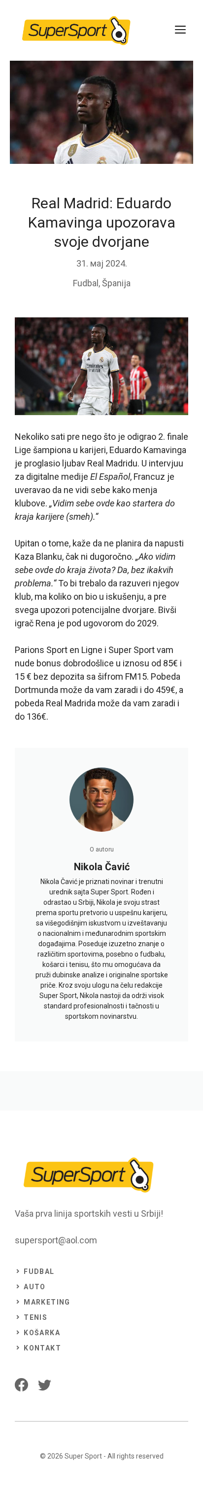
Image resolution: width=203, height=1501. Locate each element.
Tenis (35, 1317)
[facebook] (21, 1384)
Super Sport (83, 1456)
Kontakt (42, 1348)
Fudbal (86, 283)
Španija (116, 283)
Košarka (42, 1333)
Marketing (47, 1302)
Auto (35, 1287)
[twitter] (44, 1384)
